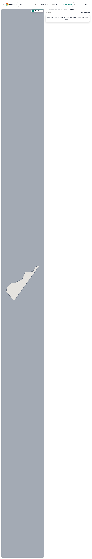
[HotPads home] (10, 4)
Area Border (39, 11)
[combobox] (27, 4)
